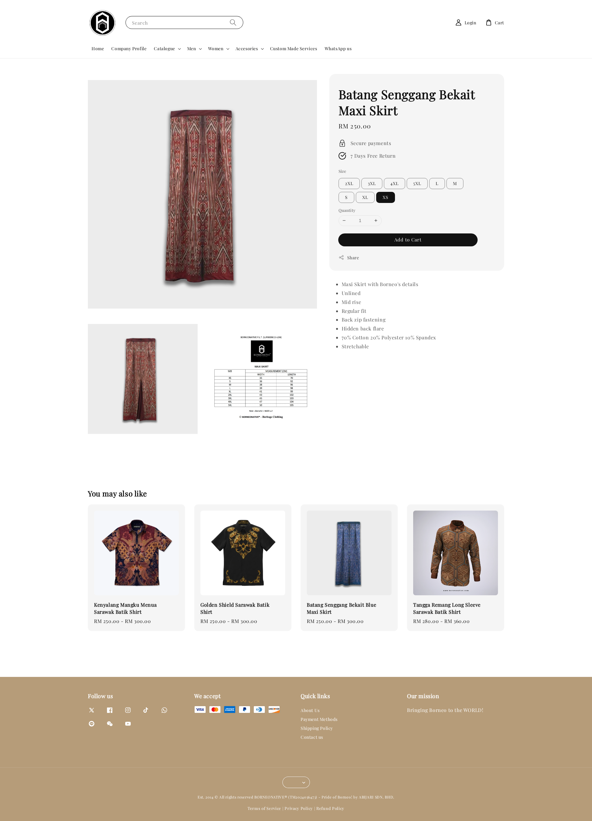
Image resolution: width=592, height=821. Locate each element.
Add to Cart (407, 239)
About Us (310, 710)
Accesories (247, 48)
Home (98, 48)
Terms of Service (264, 808)
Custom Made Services (293, 48)
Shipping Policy (317, 728)
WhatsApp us (338, 48)
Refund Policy (330, 808)
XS (385, 197)
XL (365, 197)
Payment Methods (319, 719)
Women (216, 48)
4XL (394, 183)
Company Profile (128, 48)
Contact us (312, 737)
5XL (417, 183)
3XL (372, 183)
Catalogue (164, 48)
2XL (349, 183)
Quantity (347, 210)
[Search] (233, 22)
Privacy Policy (299, 808)
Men (191, 48)
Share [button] (353, 257)
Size (343, 170)
